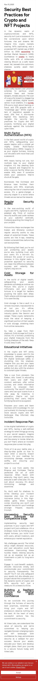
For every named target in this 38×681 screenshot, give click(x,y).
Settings (18, 677)
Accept (18, 672)
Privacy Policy (20, 667)
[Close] (35, 662)
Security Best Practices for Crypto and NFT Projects (17, 17)
